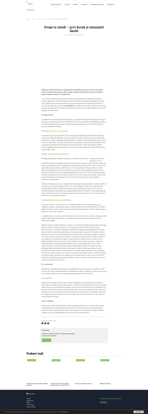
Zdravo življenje (56, 4)
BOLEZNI (34, 19)
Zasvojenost (31, 360)
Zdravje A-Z (111, 4)
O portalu (28, 398)
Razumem (138, 412)
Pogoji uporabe (29, 400)
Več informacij (64, 412)
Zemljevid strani (30, 404)
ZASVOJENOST (41, 19)
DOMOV (28, 19)
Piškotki (28, 402)
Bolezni (67, 4)
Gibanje (75, 4)
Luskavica (84, 4)
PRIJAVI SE (46, 340)
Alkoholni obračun (105, 383)
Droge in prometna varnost (83, 383)
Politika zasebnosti (30, 406)
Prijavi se (103, 402)
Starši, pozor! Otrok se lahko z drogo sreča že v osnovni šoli (60, 384)
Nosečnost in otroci (97, 4)
